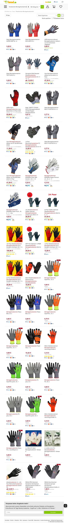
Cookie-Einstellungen (45, 520)
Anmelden (53, 512)
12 (11, 146)
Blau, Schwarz (14, 180)
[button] (62, 2)
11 (13, 112)
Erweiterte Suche (59, 18)
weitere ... (57, 78)
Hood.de (9, 2)
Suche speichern (46, 18)
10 (11, 112)
